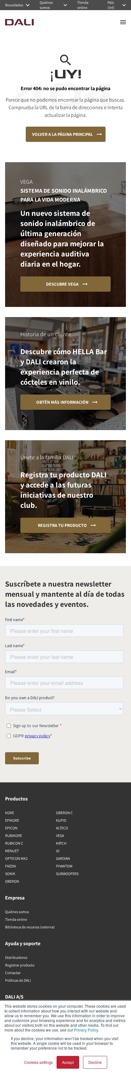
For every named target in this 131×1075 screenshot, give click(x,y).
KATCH (61, 843)
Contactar (13, 972)
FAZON (10, 866)
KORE (9, 812)
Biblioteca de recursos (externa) (30, 927)
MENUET (12, 850)
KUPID (61, 820)
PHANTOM (64, 866)
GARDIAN (63, 858)
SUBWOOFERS (67, 873)
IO (57, 850)
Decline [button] (95, 1062)
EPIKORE (12, 820)
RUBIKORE (13, 835)
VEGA (60, 835)
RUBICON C (14, 843)
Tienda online (16, 919)
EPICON (11, 828)
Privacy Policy (86, 1029)
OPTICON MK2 (16, 858)
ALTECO (62, 828)
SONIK (10, 873)
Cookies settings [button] (38, 1062)
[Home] (19, 22)
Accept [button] (68, 1062)
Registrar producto (19, 965)
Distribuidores (16, 957)
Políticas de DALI (18, 980)
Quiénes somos (17, 911)
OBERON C (64, 812)
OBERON (12, 881)
